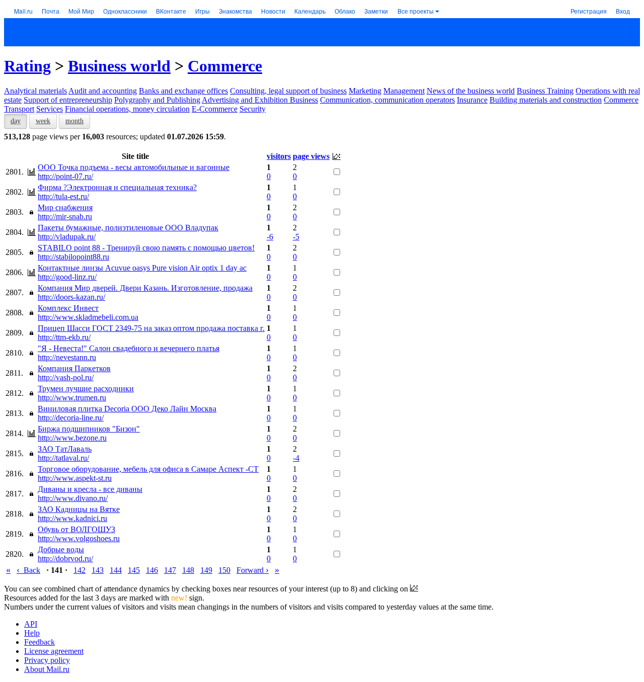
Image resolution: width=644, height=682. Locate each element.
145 (134, 570)
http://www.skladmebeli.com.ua (88, 317)
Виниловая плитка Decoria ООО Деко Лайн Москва (127, 408)
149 (206, 570)
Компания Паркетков (74, 368)
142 (79, 570)
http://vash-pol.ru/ (66, 377)
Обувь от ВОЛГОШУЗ (76, 529)
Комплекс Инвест (68, 308)
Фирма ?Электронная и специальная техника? (117, 187)
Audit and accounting (102, 91)
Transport (19, 109)
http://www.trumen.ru (72, 397)
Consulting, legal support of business (288, 91)
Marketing (365, 91)
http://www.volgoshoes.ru (79, 538)
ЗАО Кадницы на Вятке (79, 509)
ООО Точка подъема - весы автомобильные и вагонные (133, 167)
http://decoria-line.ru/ (71, 417)
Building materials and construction (546, 100)
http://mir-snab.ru (65, 216)
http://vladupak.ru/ (67, 236)
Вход (623, 11)
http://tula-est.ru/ (63, 196)
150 (224, 570)
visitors (279, 156)
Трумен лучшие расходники (86, 388)
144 (116, 570)
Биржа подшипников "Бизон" (89, 428)
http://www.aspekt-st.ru (75, 478)
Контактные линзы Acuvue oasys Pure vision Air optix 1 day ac (142, 268)
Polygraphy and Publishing (157, 100)
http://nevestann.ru (67, 357)
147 (170, 570)
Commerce (225, 66)
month (74, 121)
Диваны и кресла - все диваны (90, 489)
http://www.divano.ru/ (73, 498)
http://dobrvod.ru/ (65, 558)
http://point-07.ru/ (65, 176)
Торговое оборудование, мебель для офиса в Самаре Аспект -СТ (148, 469)
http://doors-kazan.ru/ (71, 297)
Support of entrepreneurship (68, 100)
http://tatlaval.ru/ (63, 458)
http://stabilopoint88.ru (73, 256)
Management (404, 91)
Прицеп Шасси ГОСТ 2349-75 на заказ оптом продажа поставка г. (151, 328)
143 (98, 570)
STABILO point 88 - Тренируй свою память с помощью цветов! (146, 247)
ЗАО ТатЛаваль (65, 449)
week (43, 121)
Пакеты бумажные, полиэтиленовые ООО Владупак (128, 227)
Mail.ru (23, 11)
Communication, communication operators (387, 100)
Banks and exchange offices (183, 91)
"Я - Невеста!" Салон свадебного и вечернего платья (128, 348)
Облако (345, 11)
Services (49, 109)
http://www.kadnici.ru (72, 518)
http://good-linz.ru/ (67, 277)
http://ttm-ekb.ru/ (64, 337)
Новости (273, 11)
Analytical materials (35, 91)
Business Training (545, 91)
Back (28, 570)
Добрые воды (61, 549)
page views (311, 156)
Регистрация (589, 11)
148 (188, 570)
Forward (252, 570)
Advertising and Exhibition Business (260, 100)
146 (152, 570)
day (16, 121)
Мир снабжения (65, 207)
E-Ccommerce (214, 109)
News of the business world (471, 91)
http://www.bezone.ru (72, 438)
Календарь (310, 11)
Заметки (376, 11)
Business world (119, 66)
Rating (27, 66)
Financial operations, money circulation (127, 109)
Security (252, 109)
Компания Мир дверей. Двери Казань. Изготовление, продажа (145, 288)
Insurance (472, 100)
